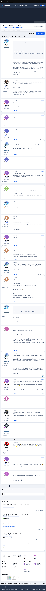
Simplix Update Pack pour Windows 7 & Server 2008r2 (14, 504)
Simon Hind (7, 415)
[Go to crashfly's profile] (6, 82)
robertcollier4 (6, 547)
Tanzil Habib (4, 524)
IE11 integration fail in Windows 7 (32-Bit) (12, 533)
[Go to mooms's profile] (6, 425)
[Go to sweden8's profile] (6, 474)
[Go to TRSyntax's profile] (6, 444)
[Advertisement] (23, 14)
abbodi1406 (6, 30)
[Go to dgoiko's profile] (6, 188)
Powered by (40, 589)
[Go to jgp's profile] (6, 131)
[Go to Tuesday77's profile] (6, 218)
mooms (6, 428)
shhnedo (27, 557)
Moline (4, 515)
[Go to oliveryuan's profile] (3, 537)
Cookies (16, 589)
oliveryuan (5, 537)
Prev (4, 36)
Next (18, 36)
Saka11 (40, 139)
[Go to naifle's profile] (35, 558)
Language (3, 589)
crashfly (6, 85)
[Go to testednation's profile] (3, 518)
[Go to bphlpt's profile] (6, 41)
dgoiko (6, 191)
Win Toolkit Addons (17, 30)
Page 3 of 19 (24, 36)
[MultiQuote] (13, 77)
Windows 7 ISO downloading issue (10, 523)
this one (28, 66)
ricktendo (30, 444)
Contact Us (12, 589)
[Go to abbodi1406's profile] (6, 102)
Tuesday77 (6, 221)
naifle (37, 557)
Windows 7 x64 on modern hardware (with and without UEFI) (16, 514)
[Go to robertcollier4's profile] (3, 547)
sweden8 (6, 477)
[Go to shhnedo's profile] (25, 558)
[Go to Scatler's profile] (6, 329)
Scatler (6, 332)
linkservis (4, 534)
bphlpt (6, 44)
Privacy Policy (8, 589)
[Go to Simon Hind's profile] (6, 412)
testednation (6, 518)
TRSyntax (6, 447)
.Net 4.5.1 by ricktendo (16, 425)
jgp (6, 134)
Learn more (1, 1)
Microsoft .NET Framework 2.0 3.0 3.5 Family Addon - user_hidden (17, 543)
